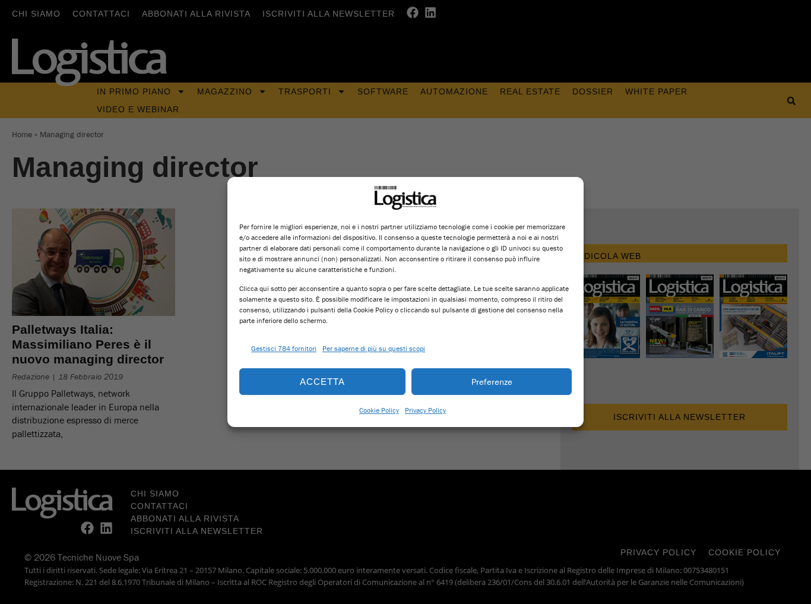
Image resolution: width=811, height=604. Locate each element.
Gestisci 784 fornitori (283, 348)
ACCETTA (322, 382)
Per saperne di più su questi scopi (373, 348)
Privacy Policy (425, 410)
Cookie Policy (379, 410)
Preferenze (491, 381)
